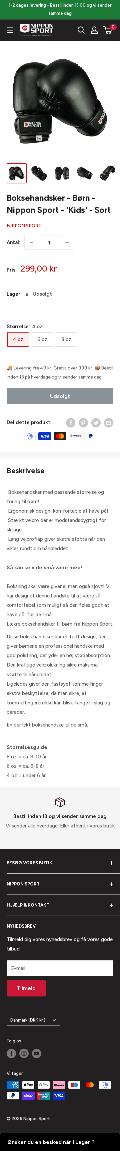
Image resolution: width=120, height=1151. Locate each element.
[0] (108, 30)
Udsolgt (60, 396)
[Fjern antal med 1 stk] (32, 242)
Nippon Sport (24, 226)
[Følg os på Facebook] (11, 1053)
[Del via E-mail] (108, 422)
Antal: (13, 242)
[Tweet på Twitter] (96, 422)
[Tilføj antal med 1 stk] (67, 242)
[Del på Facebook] (70, 422)
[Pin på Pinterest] (83, 422)
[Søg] (81, 30)
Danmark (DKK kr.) (27, 1020)
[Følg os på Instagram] (24, 1053)
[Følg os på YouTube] (36, 1053)
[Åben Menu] (10, 30)
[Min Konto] (94, 30)
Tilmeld (26, 988)
